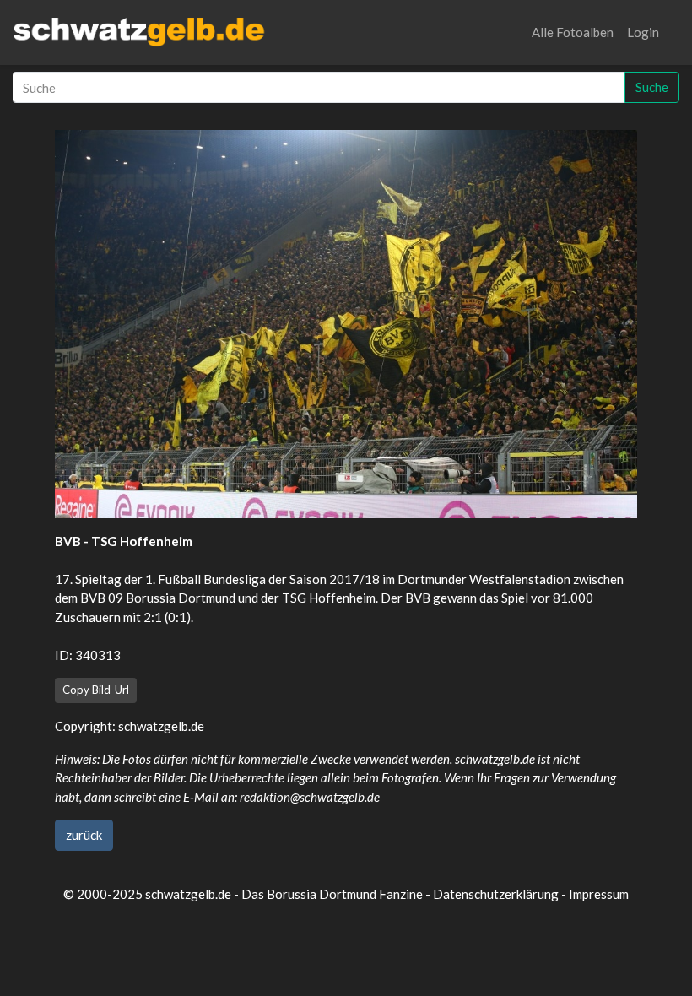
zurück (84, 834)
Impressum (599, 893)
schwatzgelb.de (161, 725)
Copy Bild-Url (95, 689)
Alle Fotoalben (573, 32)
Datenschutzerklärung (496, 893)
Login (643, 32)
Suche (651, 87)
